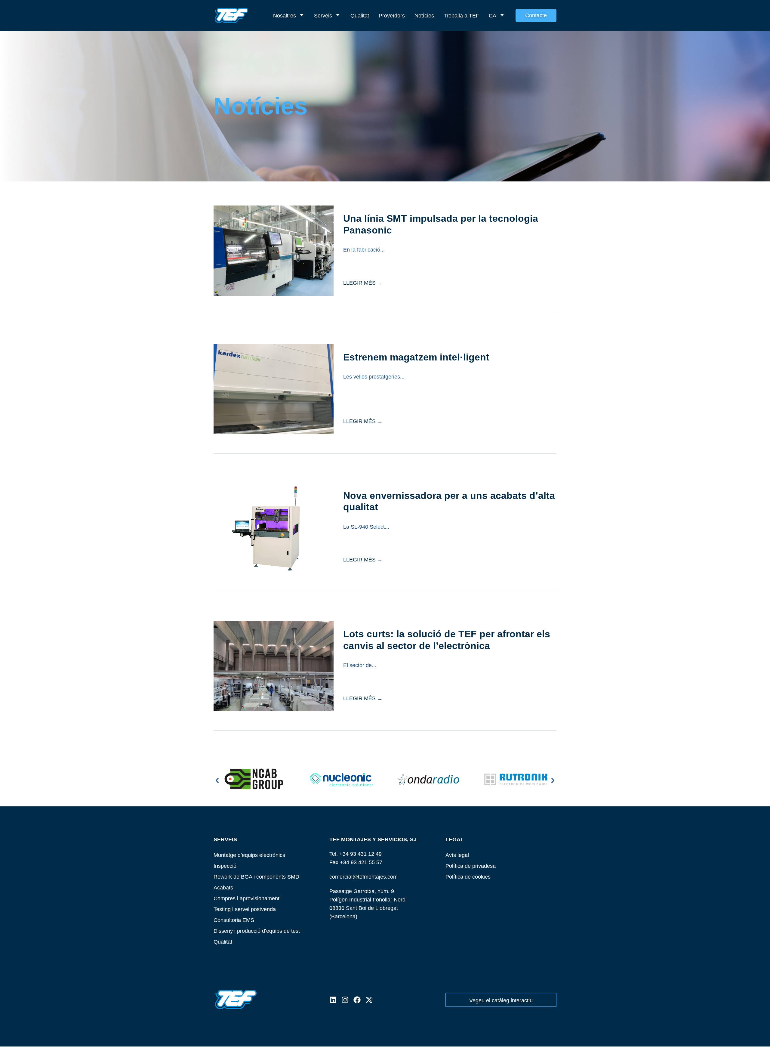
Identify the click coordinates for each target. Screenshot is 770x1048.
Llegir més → (363, 283)
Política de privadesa (470, 866)
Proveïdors (392, 15)
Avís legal (457, 855)
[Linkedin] (333, 999)
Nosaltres (284, 15)
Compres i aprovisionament (246, 898)
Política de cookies (468, 876)
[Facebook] (357, 999)
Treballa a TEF (461, 15)
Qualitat (359, 15)
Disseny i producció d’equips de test (257, 931)
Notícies (424, 15)
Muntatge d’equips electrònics (249, 855)
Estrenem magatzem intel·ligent (416, 357)
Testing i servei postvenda (245, 909)
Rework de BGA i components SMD (256, 876)
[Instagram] (345, 999)
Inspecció (225, 866)
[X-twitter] (369, 999)
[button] (217, 780)
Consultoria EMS (234, 920)
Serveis (323, 15)
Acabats (223, 887)
